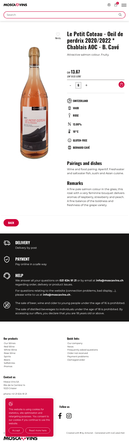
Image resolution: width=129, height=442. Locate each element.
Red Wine (9, 346)
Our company (74, 343)
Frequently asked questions (82, 349)
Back (11, 223)
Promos (8, 366)
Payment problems (78, 356)
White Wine (10, 349)
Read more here (38, 430)
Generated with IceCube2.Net (110, 433)
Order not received (77, 353)
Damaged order (76, 359)
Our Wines (9, 343)
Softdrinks (9, 363)
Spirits (7, 356)
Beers (7, 359)
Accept (16, 430)
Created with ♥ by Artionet (79, 433)
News (70, 346)
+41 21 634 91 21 (19, 393)
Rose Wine (9, 353)
